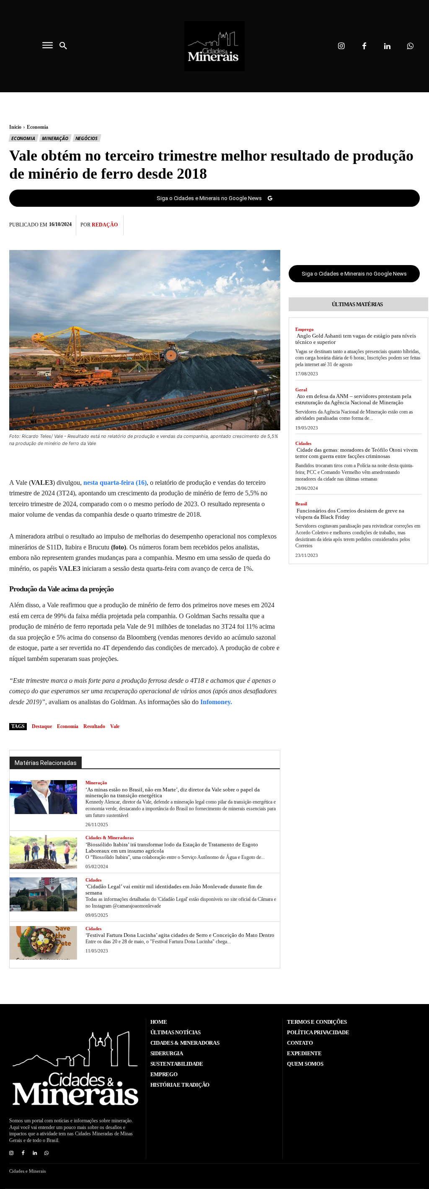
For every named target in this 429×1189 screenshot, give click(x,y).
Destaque (42, 726)
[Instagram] (341, 46)
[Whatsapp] (410, 46)
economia (67, 726)
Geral (301, 389)
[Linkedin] (387, 46)
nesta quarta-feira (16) (114, 482)
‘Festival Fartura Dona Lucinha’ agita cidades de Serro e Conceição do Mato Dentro (179, 935)
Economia (37, 127)
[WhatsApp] (411, 224)
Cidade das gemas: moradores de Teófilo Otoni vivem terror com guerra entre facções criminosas (356, 453)
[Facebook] (364, 46)
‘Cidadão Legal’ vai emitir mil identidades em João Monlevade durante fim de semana (173, 889)
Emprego (304, 329)
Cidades (93, 879)
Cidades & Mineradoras (109, 837)
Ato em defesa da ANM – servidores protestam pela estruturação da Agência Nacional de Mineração (353, 399)
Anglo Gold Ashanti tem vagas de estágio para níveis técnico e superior (355, 339)
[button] (63, 46)
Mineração (55, 138)
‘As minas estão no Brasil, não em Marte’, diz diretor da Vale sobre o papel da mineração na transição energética (172, 792)
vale (114, 726)
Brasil (301, 503)
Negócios (86, 138)
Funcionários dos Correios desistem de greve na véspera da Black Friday (349, 513)
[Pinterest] (392, 224)
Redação (105, 225)
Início (15, 127)
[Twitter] (372, 224)
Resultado (94, 726)
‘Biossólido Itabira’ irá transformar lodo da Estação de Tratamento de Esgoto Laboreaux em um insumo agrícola (171, 847)
